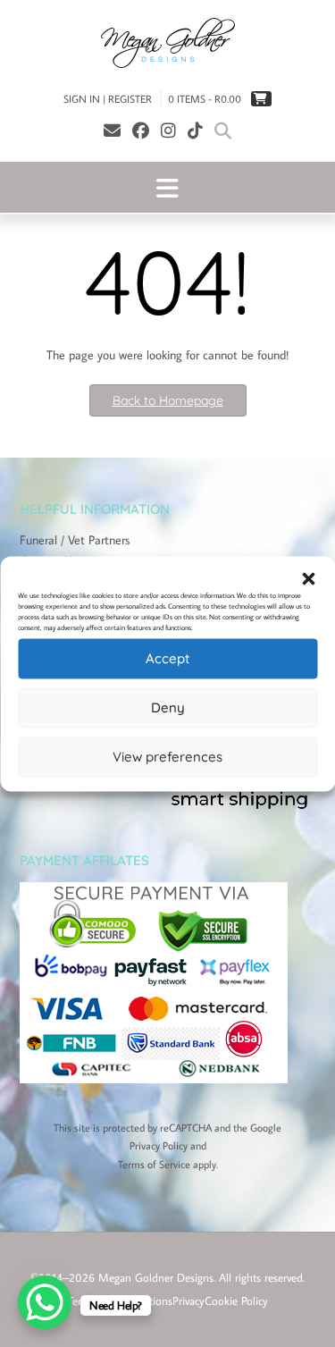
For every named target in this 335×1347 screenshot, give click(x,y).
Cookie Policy (236, 1301)
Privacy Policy (159, 1145)
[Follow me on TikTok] (195, 130)
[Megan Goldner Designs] (167, 43)
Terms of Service (154, 1164)
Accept (167, 658)
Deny (168, 707)
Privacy (188, 1301)
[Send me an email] (112, 130)
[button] (308, 578)
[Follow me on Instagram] (168, 130)
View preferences (167, 756)
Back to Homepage (168, 400)
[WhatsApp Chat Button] (44, 1302)
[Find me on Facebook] (140, 130)
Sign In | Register (107, 98)
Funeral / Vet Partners (75, 540)
